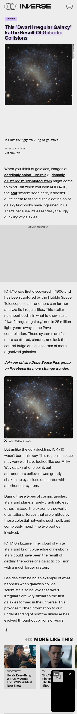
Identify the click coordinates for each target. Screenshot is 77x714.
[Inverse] (35, 6)
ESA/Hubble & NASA (20, 440)
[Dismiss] (70, 673)
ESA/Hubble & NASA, (73, 51)
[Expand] (56, 673)
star (14, 193)
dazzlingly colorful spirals (25, 175)
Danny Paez (18, 148)
